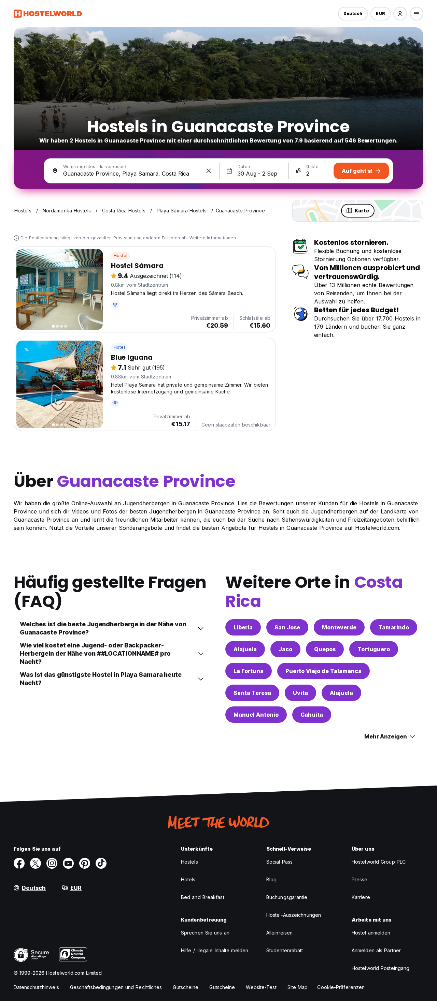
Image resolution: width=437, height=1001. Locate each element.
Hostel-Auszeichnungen (293, 915)
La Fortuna (249, 671)
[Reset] (208, 171)
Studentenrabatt (284, 950)
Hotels (188, 879)
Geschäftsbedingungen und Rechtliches (116, 987)
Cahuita (311, 714)
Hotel (119, 347)
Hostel (120, 255)
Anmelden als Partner (376, 950)
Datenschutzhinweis (36, 987)
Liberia (243, 627)
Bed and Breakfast (202, 897)
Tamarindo (393, 627)
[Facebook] (19, 863)
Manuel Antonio (256, 714)
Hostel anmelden (371, 933)
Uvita (300, 692)
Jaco (285, 649)
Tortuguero (373, 649)
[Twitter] (35, 863)
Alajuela (245, 649)
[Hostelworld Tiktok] (101, 863)
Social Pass (279, 862)
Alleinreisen (279, 933)
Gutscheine (185, 987)
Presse (360, 879)
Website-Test (261, 987)
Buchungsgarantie (287, 897)
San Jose (287, 627)
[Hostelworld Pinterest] (84, 863)
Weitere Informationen (212, 237)
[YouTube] (68, 863)
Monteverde (339, 627)
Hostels (189, 862)
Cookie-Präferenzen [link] (341, 987)
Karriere (361, 897)
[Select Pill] (400, 13)
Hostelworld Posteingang (380, 968)
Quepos (325, 649)
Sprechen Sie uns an (205, 933)
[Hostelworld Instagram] (51, 863)
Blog (271, 879)
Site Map (297, 987)
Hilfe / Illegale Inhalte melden (214, 950)
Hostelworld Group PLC (379, 862)
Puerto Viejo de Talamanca (323, 671)
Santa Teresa (252, 692)
